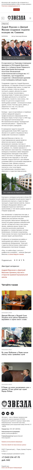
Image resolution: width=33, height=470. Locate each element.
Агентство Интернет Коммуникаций (12, 467)
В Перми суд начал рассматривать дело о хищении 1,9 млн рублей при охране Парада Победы (16, 389)
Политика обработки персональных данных (14, 444)
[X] (21, 260)
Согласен (16, 9)
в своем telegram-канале (16, 254)
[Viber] (24, 260)
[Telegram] (19, 260)
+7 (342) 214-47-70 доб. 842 (11, 459)
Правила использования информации (12, 441)
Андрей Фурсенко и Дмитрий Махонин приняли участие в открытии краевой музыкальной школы (15, 273)
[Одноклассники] (17, 260)
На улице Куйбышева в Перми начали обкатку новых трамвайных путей (15, 354)
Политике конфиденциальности (11, 6)
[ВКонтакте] (15, 260)
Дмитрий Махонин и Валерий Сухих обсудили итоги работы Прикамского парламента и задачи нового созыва (14, 318)
